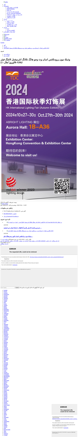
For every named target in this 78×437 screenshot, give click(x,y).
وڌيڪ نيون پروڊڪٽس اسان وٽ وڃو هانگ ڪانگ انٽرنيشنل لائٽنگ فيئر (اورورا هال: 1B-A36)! (26, 48)
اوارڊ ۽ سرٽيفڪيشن (12, 24)
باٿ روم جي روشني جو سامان (14, 14)
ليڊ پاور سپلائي (55, 241)
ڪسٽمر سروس (11, 30)
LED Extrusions (11, 8)
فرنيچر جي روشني (23, 241)
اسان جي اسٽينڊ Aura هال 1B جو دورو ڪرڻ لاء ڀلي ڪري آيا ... (23, 228)
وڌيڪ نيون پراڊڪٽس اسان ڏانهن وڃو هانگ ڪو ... (18, 236)
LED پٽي (9, 10)
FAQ (8, 29)
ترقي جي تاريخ (10, 23)
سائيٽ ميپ (5, 239)
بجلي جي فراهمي (11, 17)
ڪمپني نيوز (6, 55)
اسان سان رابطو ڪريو (9, 31)
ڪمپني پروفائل (10, 21)
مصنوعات (6, 6)
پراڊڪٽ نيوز (7, 54)
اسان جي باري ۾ (8, 20)
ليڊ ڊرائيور (48, 241)
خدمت (5, 27)
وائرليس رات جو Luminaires (14, 13)
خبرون (5, 19)
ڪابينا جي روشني (13, 241)
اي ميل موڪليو (4, 243)
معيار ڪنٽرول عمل (11, 26)
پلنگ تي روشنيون (11, 16)
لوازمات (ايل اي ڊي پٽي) (13, 11)
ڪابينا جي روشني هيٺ (12, 7)
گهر (4, 4)
